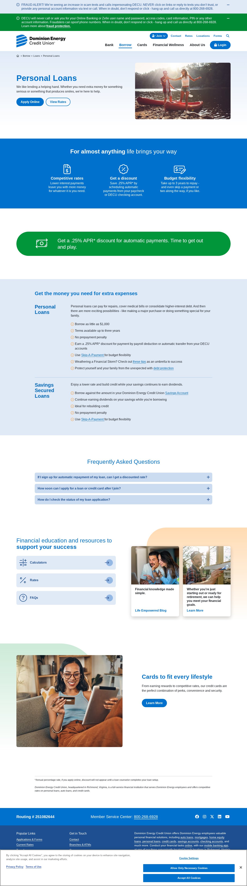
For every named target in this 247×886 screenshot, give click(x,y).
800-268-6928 (146, 817)
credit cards (169, 841)
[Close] (241, 867)
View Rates (58, 102)
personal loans (151, 841)
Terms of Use (33, 866)
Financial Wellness (168, 45)
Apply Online (30, 102)
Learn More (154, 703)
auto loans (186, 837)
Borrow (125, 45)
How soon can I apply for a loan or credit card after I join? (79, 488)
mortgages (201, 837)
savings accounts (188, 841)
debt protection (163, 368)
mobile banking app (216, 845)
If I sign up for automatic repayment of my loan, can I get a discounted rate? (92, 477)
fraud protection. (58, 26)
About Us (197, 45)
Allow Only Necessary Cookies (189, 868)
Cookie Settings (189, 858)
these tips (139, 361)
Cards (142, 45)
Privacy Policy (14, 866)
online (188, 845)
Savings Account (176, 393)
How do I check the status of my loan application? (74, 499)
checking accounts (211, 841)
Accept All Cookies (189, 878)
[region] (123, 868)
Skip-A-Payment (92, 355)
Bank (109, 45)
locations (198, 849)
